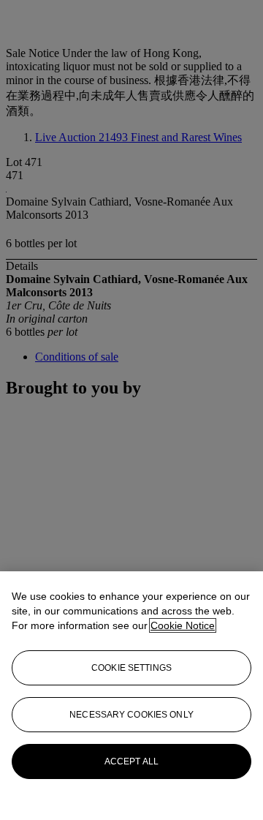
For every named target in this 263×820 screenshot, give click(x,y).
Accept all (131, 761)
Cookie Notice (182, 625)
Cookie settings (131, 668)
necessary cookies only (131, 715)
